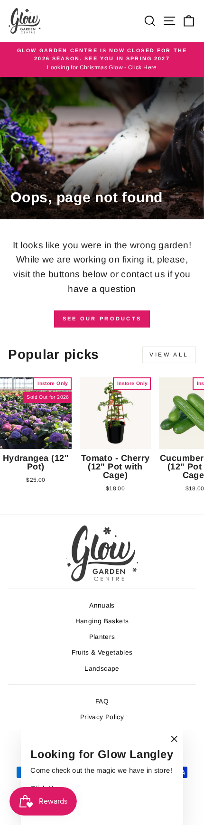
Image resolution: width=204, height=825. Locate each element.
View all (169, 354)
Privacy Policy (102, 717)
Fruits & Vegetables (102, 652)
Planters (102, 636)
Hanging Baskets (102, 621)
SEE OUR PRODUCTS (102, 318)
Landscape (101, 668)
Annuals (102, 605)
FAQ (102, 701)
